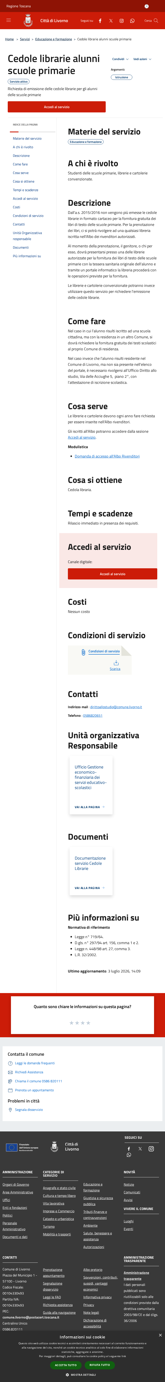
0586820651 (92, 715)
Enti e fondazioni (15, 1207)
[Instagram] (120, 20)
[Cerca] (156, 20)
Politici (7, 1215)
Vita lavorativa (53, 1203)
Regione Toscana (18, 6)
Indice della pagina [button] (25, 124)
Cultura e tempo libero (59, 1195)
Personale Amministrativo (14, 1226)
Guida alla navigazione (59, 1312)
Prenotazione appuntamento (53, 1272)
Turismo (49, 1226)
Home (9, 39)
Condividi (118, 59)
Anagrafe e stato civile (59, 1187)
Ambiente (90, 1225)
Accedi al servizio (56, 106)
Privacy (88, 1304)
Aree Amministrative (18, 1192)
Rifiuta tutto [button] (100, 1365)
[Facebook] (98, 20)
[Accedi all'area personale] (147, 6)
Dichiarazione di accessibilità (95, 1323)
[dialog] (82, 1356)
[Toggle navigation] (8, 20)
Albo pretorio (92, 1269)
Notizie (129, 1184)
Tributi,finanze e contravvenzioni (95, 1214)
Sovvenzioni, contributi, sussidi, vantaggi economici (100, 1283)
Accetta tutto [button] (66, 1365)
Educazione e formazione (53, 39)
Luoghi (129, 1221)
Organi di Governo (16, 1184)
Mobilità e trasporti (57, 1234)
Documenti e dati (15, 1236)
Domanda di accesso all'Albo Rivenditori (107, 456)
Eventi (128, 1228)
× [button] (160, 1335)
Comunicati (132, 1192)
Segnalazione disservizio (52, 1286)
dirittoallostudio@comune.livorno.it (116, 706)
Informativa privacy (97, 1297)
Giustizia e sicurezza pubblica (98, 1201)
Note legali (91, 1312)
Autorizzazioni (93, 1246)
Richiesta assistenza (58, 1304)
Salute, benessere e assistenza (97, 1236)
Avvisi (128, 1199)
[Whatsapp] (130, 20)
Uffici (6, 1199)
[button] (82, 1375)
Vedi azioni (140, 59)
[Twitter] (109, 20)
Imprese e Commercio (58, 1211)
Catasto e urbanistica (58, 1218)
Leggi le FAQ (52, 1297)
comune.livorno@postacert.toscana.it (31, 1317)
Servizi (25, 39)
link (124, 1356)
